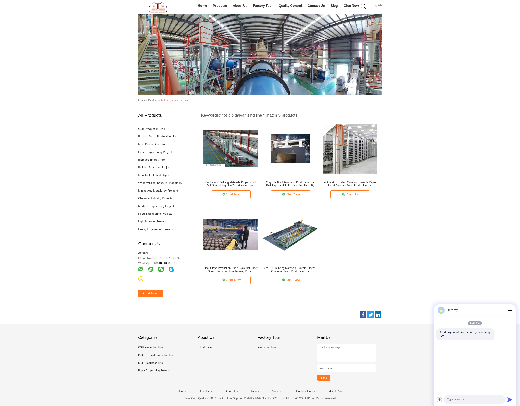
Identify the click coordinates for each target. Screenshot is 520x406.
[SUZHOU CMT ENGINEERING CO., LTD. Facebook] (363, 314)
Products (220, 6)
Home (202, 6)
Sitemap (277, 391)
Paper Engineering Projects (155, 152)
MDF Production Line (151, 144)
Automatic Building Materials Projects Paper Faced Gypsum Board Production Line (350, 184)
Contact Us (316, 6)
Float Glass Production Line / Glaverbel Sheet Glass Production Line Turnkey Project (231, 269)
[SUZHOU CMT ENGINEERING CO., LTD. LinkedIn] (378, 314)
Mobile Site (335, 391)
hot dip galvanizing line (174, 100)
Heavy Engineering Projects (156, 229)
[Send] (510, 399)
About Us (240, 6)
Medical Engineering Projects (157, 206)
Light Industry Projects (152, 221)
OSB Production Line (151, 128)
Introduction (205, 347)
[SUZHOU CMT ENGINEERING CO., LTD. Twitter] (370, 314)
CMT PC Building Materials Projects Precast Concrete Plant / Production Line (290, 269)
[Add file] (439, 399)
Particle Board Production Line (157, 136)
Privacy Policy (305, 391)
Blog (334, 6)
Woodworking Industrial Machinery (160, 182)
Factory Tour (263, 6)
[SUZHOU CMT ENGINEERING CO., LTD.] (158, 7)
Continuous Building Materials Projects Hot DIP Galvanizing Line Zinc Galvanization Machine (230, 184)
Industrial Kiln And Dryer (153, 175)
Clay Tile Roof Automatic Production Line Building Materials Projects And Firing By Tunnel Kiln (290, 184)
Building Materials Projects (155, 167)
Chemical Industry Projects (155, 198)
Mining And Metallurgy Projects (158, 190)
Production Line (267, 347)
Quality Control (290, 6)
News (255, 391)
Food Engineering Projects (155, 213)
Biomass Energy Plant (152, 159)
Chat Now (351, 6)
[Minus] (509, 310)
